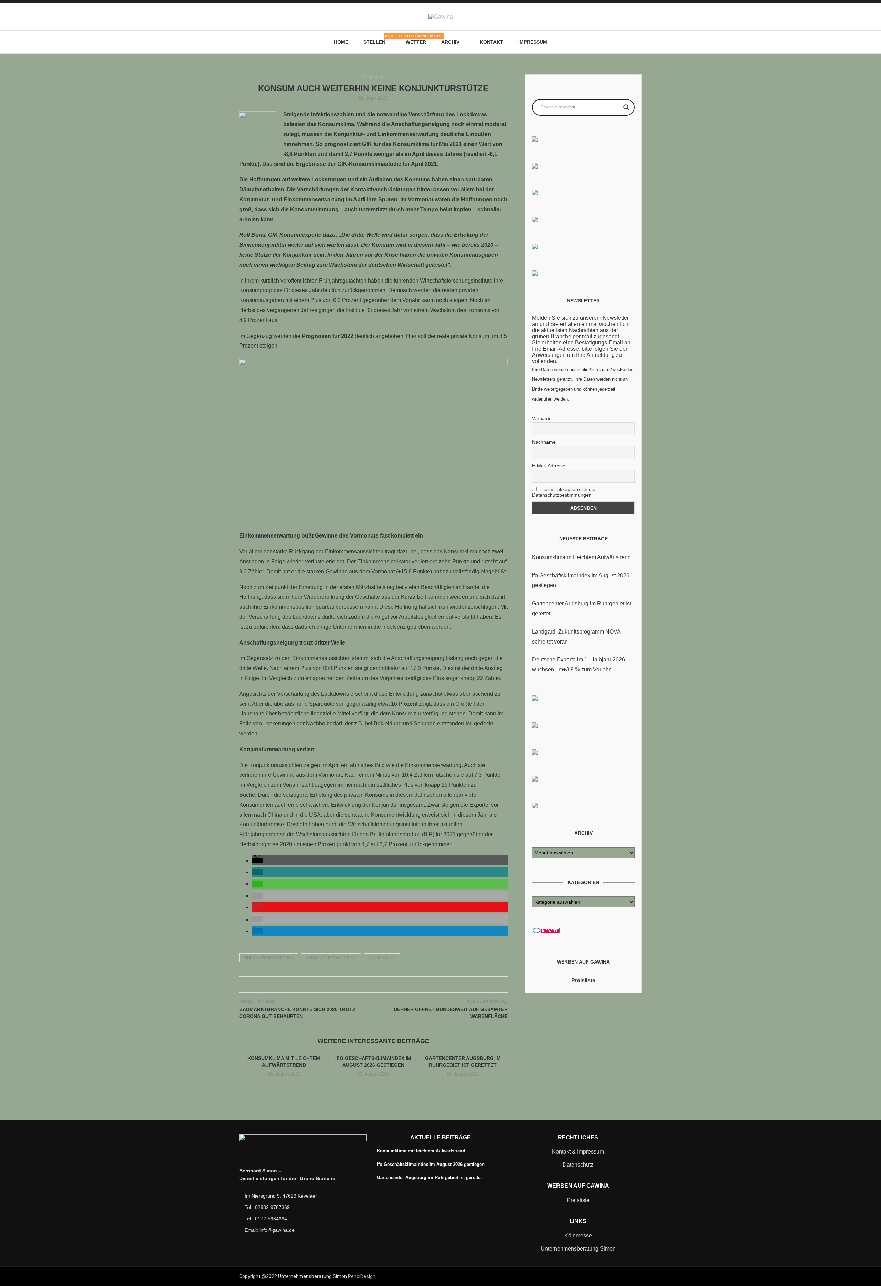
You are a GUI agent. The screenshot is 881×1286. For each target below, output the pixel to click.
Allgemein (373, 76)
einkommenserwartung (269, 958)
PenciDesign (361, 1276)
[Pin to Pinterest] (373, 984)
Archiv (450, 42)
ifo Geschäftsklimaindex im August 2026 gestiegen (431, 1164)
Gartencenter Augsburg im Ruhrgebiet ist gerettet (429, 1177)
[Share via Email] (388, 984)
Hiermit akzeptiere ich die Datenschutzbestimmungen (563, 492)
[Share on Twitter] (366, 984)
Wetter (416, 42)
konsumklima (382, 958)
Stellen (377, 39)
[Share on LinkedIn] (380, 984)
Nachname (544, 442)
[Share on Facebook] (359, 984)
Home (341, 42)
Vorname (542, 418)
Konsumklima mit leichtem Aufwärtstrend (581, 557)
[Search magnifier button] (626, 107)
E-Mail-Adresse (548, 465)
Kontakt (491, 42)
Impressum (532, 42)
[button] (257, 860)
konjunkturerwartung (331, 958)
